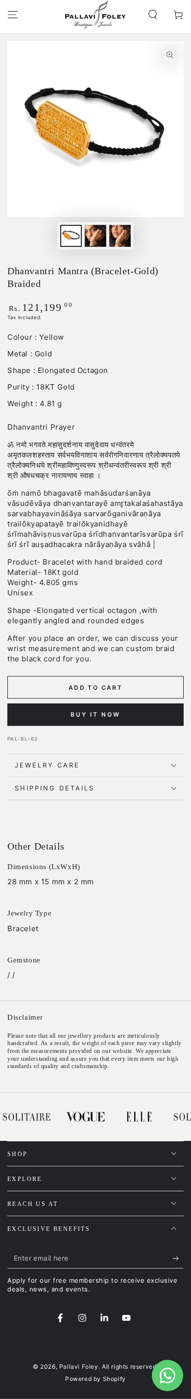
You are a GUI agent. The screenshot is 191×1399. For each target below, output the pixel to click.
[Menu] (12, 14)
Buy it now (95, 714)
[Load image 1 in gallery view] (71, 236)
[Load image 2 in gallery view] (95, 236)
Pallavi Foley (78, 1366)
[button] (153, 14)
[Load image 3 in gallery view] (120, 236)
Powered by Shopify (95, 1378)
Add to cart (95, 687)
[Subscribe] (178, 1258)
